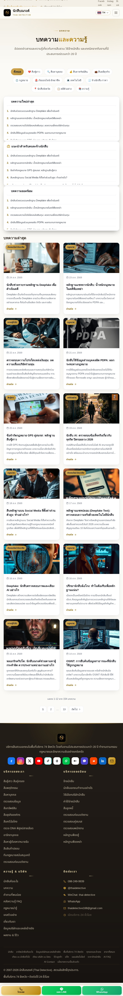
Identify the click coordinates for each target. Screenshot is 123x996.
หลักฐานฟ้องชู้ (71, 835)
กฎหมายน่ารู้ (10, 908)
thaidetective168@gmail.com (84, 908)
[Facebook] (11, 761)
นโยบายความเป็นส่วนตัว (68, 962)
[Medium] (75, 761)
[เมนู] (115, 12)
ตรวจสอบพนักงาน (73, 828)
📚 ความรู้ (84, 89)
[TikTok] (48, 761)
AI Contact (49, 962)
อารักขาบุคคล (11, 835)
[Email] (111, 761)
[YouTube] (38, 761)
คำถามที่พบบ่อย (12, 895)
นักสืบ (10, 952)
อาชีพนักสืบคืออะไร (24, 952)
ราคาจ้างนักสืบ (94, 957)
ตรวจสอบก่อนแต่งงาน (16, 862)
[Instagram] (20, 761)
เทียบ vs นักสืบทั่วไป (21, 957)
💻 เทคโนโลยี (74, 80)
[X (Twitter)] (29, 761)
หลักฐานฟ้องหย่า (72, 842)
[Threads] (57, 761)
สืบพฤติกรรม (11, 788)
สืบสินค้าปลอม (12, 849)
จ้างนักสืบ (68, 781)
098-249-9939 (75, 881)
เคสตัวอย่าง (10, 915)
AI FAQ (107, 957)
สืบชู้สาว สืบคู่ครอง (14, 781)
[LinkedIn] (102, 761)
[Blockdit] (84, 761)
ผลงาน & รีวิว (11, 935)
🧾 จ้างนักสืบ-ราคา (98, 80)
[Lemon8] (66, 761)
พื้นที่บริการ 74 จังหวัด (73, 952)
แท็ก (67, 957)
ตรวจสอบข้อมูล (12, 801)
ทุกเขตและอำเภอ (93, 952)
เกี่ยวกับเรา (9, 922)
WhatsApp (73, 901)
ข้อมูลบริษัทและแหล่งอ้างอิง (19, 928)
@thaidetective (76, 888)
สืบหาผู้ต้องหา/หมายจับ (16, 842)
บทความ (8, 888)
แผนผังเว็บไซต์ (78, 957)
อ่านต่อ (10, 309)
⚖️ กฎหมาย (22, 80)
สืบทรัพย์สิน (10, 808)
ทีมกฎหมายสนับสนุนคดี (17, 855)
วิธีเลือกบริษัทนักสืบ (74, 795)
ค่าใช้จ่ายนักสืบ (71, 801)
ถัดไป (75, 709)
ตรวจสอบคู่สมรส (72, 822)
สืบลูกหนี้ (68, 808)
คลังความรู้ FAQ (13, 901)
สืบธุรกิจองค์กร (12, 815)
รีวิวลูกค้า (58, 957)
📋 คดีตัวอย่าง (64, 89)
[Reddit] (93, 761)
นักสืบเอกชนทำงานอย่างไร (77, 788)
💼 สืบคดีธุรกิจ (102, 72)
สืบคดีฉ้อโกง (10, 822)
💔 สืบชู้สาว (34, 72)
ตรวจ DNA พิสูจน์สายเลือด (18, 828)
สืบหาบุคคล (10, 795)
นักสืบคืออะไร (11, 881)
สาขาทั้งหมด (109, 952)
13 (64, 709)
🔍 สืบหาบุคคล (54, 72)
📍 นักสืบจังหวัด (42, 89)
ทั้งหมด (17, 72)
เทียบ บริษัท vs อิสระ (42, 957)
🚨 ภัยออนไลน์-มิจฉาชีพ (47, 80)
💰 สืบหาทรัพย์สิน (79, 72)
